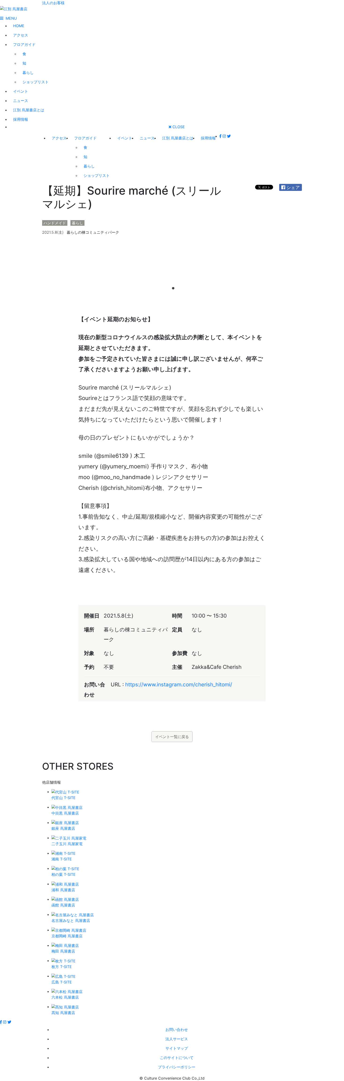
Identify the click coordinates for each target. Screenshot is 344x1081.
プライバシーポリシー (176, 1067)
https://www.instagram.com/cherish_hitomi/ (178, 684)
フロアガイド (24, 44)
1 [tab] (172, 287)
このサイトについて (177, 1057)
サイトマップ (176, 1048)
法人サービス (176, 1039)
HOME (18, 25)
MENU (10, 18)
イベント (20, 91)
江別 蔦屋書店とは (28, 110)
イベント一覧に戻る (172, 736)
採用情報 (20, 119)
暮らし (28, 72)
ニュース (20, 100)
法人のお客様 (53, 2)
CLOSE (178, 126)
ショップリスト (35, 82)
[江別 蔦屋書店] (13, 8)
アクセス (20, 35)
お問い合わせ (176, 1029)
